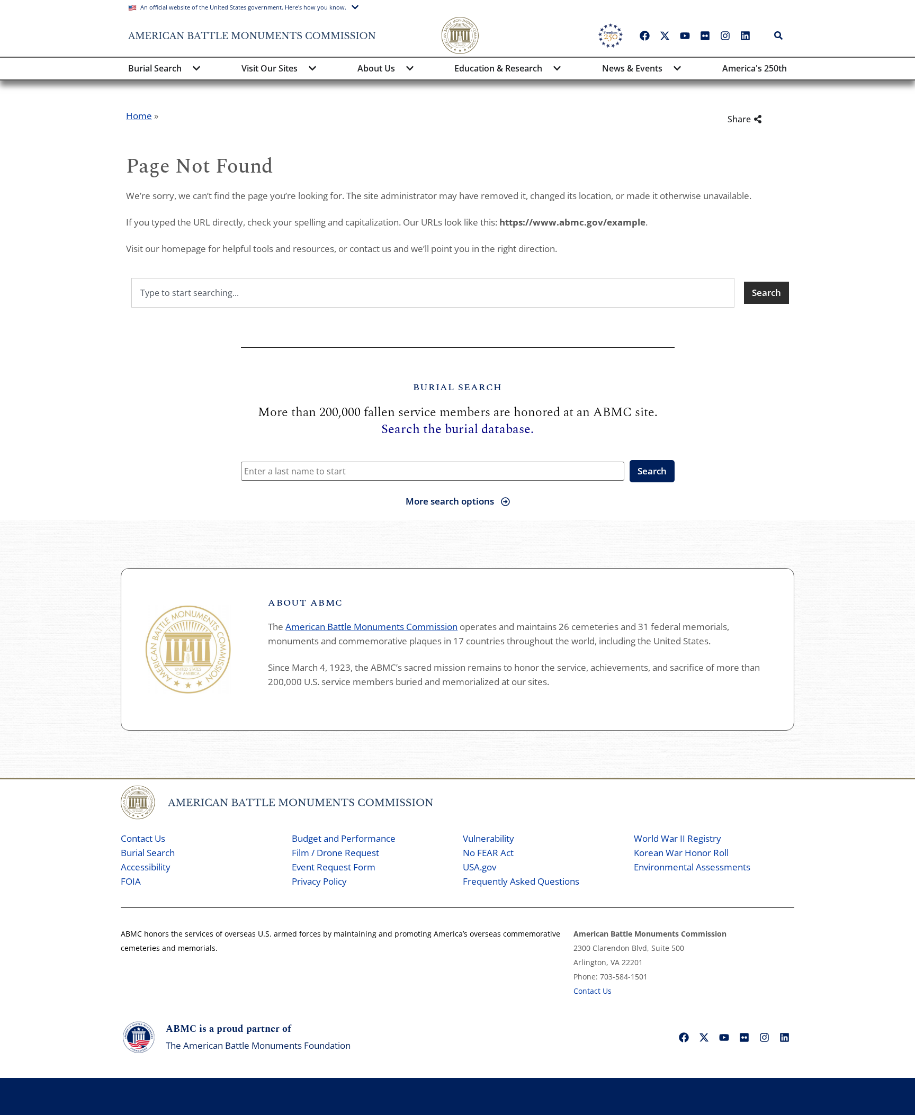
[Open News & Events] (677, 68)
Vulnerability (488, 838)
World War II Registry (677, 838)
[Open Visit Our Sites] (312, 68)
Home (139, 116)
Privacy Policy (319, 881)
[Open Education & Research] (557, 68)
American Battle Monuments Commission (371, 627)
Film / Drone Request (335, 853)
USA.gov (479, 867)
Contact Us (143, 838)
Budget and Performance (344, 838)
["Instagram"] (725, 35)
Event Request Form (333, 867)
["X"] (664, 35)
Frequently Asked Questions (521, 881)
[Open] (796, 35)
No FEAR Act (488, 853)
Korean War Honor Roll (681, 853)
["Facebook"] (644, 35)
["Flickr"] (705, 35)
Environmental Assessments (692, 867)
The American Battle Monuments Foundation (258, 1045)
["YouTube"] (685, 35)
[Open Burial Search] (196, 68)
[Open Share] (773, 119)
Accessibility (146, 867)
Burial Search (148, 853)
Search (652, 471)
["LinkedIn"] (745, 35)
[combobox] (432, 293)
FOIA (131, 881)
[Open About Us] (410, 68)
